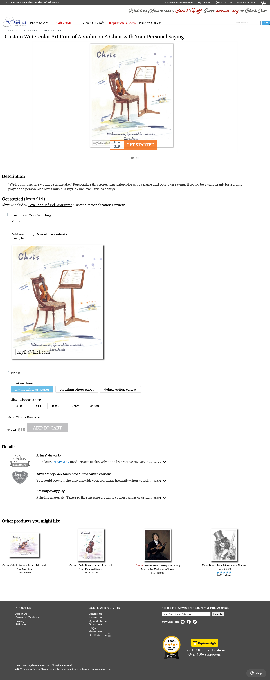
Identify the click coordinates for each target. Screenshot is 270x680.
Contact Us (95, 614)
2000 (57, 2)
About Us (21, 614)
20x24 (75, 405)
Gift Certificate (98, 635)
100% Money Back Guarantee (177, 2)
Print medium (22, 383)
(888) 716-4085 (224, 2)
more (158, 462)
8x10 (18, 405)
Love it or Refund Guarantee (50, 205)
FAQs (92, 628)
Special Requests (246, 2)
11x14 (36, 405)
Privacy (20, 621)
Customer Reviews (27, 617)
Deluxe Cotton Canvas (120, 389)
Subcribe (218, 614)
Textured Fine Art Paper (32, 389)
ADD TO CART (47, 428)
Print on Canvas (150, 22)
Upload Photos (98, 621)
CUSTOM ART (28, 30)
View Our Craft (93, 22)
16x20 (55, 405)
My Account (204, 2)
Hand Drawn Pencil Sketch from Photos (224, 565)
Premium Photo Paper (77, 389)
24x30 (94, 405)
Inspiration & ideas (122, 22)
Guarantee (95, 624)
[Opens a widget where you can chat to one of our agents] (256, 673)
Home (9, 30)
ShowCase (95, 631)
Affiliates (20, 624)
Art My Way (52, 30)
